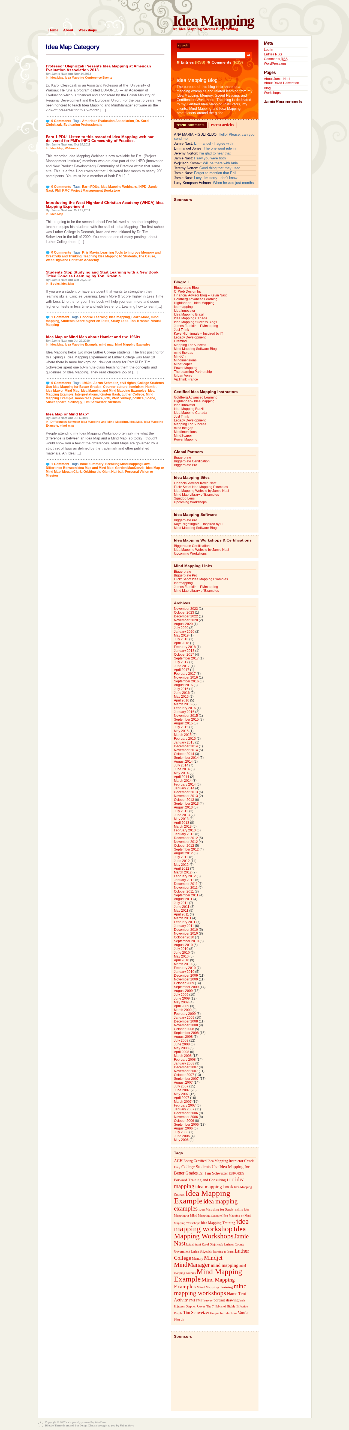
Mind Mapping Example (208, 1275)
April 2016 (181, 700)
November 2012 (186, 842)
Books (55, 283)
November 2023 (186, 609)
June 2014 (182, 769)
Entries (187, 62)
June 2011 (181, 907)
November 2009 (186, 979)
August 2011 (183, 899)
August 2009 (183, 991)
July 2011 (181, 903)
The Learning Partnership (193, 372)
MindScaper (183, 364)
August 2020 (183, 624)
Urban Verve (183, 375)
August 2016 (183, 685)
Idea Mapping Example (81, 344)
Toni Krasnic (139, 321)
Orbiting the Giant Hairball (103, 472)
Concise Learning (93, 317)
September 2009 (186, 987)
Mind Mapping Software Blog (195, 349)
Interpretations (86, 394)
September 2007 (186, 1079)
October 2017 (184, 654)
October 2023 (184, 612)
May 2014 (181, 773)
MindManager (192, 1264)
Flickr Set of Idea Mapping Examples (201, 487)
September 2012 (186, 849)
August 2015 (183, 723)
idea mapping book (214, 1186)
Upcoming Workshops (190, 502)
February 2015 (185, 739)
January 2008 (184, 1063)
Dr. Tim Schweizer (213, 1173)
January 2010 (184, 972)
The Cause (147, 256)
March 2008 (183, 1056)
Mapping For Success (190, 345)
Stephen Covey (196, 1306)
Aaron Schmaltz (105, 383)
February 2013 (185, 830)
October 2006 (184, 1121)
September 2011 (186, 895)
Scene (150, 398)
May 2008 (181, 1048)
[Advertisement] (215, 237)
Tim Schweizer (95, 402)
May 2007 (181, 1094)
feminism (136, 387)
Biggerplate (182, 457)
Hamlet (151, 387)
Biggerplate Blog (186, 288)
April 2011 (181, 914)
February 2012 (185, 876)
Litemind (180, 341)
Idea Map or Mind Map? (67, 414)
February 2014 (185, 784)
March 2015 (183, 735)
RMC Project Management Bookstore (91, 190)
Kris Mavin (90, 252)
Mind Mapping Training (215, 1287)
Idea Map (56, 77)
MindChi (180, 356)
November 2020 (186, 620)
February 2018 (185, 647)
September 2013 (186, 803)
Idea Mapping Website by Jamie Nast (201, 491)
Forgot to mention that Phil (215, 173)
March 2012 (183, 872)
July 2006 (181, 1132)
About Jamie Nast (277, 79)
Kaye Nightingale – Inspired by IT (198, 333)
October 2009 (184, 983)
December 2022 (186, 616)
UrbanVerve (127, 1425)
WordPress (100, 1422)
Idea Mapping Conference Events (88, 77)
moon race (83, 398)
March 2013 (183, 826)
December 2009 (186, 975)
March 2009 (183, 1010)
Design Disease (88, 1425)
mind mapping (225, 1265)
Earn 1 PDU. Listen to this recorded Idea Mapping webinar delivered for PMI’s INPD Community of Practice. (100, 139)
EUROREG (236, 1173)
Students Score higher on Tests (85, 321)
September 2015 (186, 719)
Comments (221, 62)
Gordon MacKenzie (130, 468)
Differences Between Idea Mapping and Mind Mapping (89, 421)
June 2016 (182, 693)
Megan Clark (72, 472)
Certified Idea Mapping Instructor (218, 1161)
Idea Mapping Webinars (119, 187)
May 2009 (181, 1002)
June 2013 (182, 815)
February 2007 (185, 1105)
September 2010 (186, 941)
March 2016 (183, 704)
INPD (142, 187)
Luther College (133, 394)
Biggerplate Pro (185, 465)
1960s (87, 383)
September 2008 (186, 1033)
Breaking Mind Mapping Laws (128, 464)
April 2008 (181, 1052)
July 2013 (181, 811)
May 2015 (181, 731)
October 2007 (184, 1075)
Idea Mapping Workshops (210, 1232)
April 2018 (181, 643)
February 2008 (185, 1060)
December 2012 (186, 838)
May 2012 (181, 865)
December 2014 (186, 746)
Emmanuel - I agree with (213, 143)
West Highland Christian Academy (72, 260)
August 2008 (183, 1037)
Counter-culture (115, 387)
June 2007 (182, 1090)
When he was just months (233, 183)
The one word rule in (220, 148)
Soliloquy (75, 402)
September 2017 (186, 658)
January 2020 (184, 632)
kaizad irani (193, 1244)
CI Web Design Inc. (188, 291)
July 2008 (181, 1040)
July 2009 (181, 995)
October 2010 (184, 937)
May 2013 (181, 819)
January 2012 (184, 880)
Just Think (181, 330)
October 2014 (184, 754)
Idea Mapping (213, 20)
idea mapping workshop (211, 1225)
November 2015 (186, 716)
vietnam (114, 402)
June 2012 (182, 861)
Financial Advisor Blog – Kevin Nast (200, 295)
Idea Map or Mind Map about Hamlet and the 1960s (93, 337)
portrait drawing (226, 1300)
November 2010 (186, 933)
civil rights (128, 383)
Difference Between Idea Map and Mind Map (79, 468)
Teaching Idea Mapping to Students (110, 256)
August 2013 (183, 807)
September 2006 (186, 1124)
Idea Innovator (184, 311)
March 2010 (183, 964)
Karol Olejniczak (212, 1244)
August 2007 (183, 1082)
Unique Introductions (223, 1313)
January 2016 (184, 712)
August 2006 (183, 1128)
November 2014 (186, 750)
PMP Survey (121, 398)
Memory (197, 1258)
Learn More (140, 317)
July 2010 (181, 949)
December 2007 (186, 1067)
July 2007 (181, 1086)
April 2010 (181, 960)
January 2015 (184, 742)
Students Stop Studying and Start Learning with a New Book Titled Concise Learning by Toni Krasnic (102, 274)
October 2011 (184, 891)
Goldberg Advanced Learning (196, 299)
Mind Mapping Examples (132, 344)
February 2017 (185, 674)
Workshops (272, 93)
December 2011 (186, 884)
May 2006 (181, 1140)
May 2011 (181, 910)
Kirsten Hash (110, 394)
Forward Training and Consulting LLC (204, 1180)
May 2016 (181, 696)
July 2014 (181, 765)
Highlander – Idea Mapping (194, 303)
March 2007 (183, 1102)
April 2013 (181, 823)
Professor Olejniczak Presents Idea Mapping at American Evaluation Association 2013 (98, 68)
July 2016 (181, 689)
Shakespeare (56, 402)
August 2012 (183, 853)
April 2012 (181, 868)
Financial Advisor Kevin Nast (195, 483)
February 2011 (184, 922)
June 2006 (182, 1136)
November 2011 (186, 888)
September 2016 (186, 681)
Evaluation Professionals (83, 125)
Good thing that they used (219, 168)
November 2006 (186, 1117)
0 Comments (61, 121)
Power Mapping (185, 368)
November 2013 (186, 796)
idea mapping (119, 317)
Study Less (119, 321)
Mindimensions (185, 360)
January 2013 (184, 834)
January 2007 (184, 1109)
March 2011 (182, 918)
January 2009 (184, 1017)
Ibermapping (183, 307)
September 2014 (186, 758)
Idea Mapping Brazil (189, 314)
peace (98, 398)
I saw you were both (210, 158)
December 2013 (186, 792)
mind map (106, 344)
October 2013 (184, 800)
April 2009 (181, 1006)
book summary (92, 464)
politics (138, 398)
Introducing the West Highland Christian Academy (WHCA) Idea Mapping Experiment (105, 204)
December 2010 (186, 930)
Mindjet (213, 1257)
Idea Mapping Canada (190, 318)
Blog (267, 88)
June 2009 (182, 998)
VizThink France (186, 379)
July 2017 (181, 662)
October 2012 (184, 846)
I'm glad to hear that (215, 153)
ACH (178, 1160)
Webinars (71, 148)
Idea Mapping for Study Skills (220, 1209)
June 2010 (182, 953)
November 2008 (186, 1025)
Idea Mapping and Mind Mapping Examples (113, 391)
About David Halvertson (281, 83)
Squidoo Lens (184, 498)
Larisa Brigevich (201, 1251)
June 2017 (182, 666)
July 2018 (181, 639)
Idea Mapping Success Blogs (195, 322)
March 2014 (183, 781)
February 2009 (185, 1014)
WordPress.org (275, 64)
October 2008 (184, 1029)
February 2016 (185, 708)
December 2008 (186, 1021)
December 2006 (186, 1113)
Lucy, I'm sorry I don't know (215, 178)
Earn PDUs (90, 187)
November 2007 (186, 1071)
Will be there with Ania (220, 163)
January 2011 (184, 926)
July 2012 (181, 857)
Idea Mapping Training (218, 1223)
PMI (58, 190)
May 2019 (181, 635)
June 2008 (182, 1044)
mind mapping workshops (210, 1290)
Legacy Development (190, 337)
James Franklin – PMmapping (196, 326)
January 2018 (184, 651)
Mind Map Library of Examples (196, 495)
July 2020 (181, 628)
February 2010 (185, 968)
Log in (268, 50)
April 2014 (181, 777)
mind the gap (183, 353)
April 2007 (181, 1098)
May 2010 (181, 956)
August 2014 (183, 761)
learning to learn (223, 1251)
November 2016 (186, 677)
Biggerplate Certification (192, 461)
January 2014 (184, 788)
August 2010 (183, 945)
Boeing (188, 1161)
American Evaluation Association (108, 121)
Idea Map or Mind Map (62, 391)
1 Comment (60, 317)
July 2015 (181, 727)
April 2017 (181, 670)
